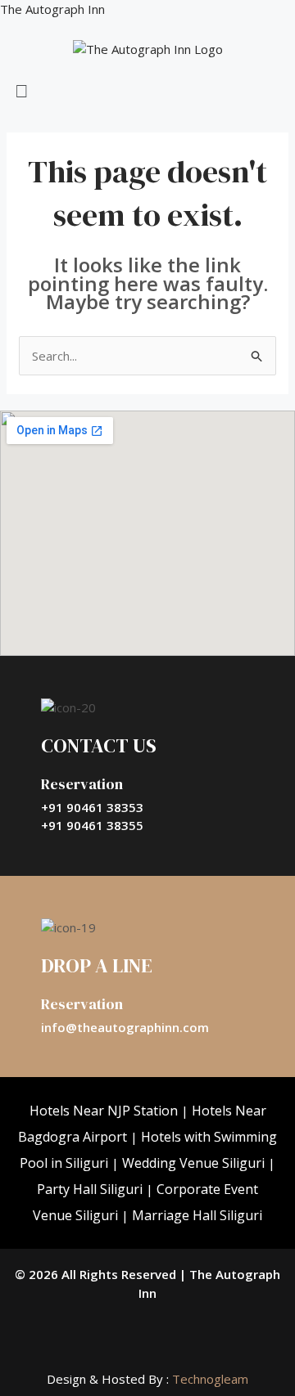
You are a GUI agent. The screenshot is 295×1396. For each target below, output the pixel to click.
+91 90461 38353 (92, 807)
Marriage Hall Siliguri (197, 1215)
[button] (147, 90)
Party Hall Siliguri (90, 1189)
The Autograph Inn (52, 9)
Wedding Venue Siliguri (193, 1163)
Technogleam (208, 1379)
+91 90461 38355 (92, 825)
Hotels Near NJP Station (104, 1111)
